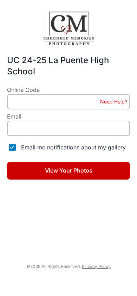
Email (14, 116)
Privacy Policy (96, 266)
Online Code (23, 89)
